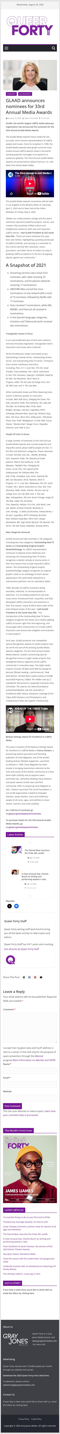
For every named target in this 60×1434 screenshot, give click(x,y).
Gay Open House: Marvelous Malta (19, 1254)
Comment (9, 1009)
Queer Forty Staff (31, 118)
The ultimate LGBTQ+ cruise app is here (21, 1273)
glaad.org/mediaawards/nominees (25, 813)
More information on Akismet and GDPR (34, 1060)
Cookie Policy (36, 1419)
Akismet (39, 1056)
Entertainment (25, 94)
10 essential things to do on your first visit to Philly (26, 1217)
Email (7, 1077)
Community (11, 94)
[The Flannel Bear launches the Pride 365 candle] (17, 849)
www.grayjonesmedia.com (44, 1341)
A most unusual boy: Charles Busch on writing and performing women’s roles (35, 876)
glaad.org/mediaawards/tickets (23, 827)
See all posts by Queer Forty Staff (21, 949)
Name (7, 1064)
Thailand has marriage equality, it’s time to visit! (25, 1222)
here (32, 1293)
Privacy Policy (24, 1419)
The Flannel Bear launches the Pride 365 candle (37, 851)
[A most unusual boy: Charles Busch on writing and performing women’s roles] (15, 872)
